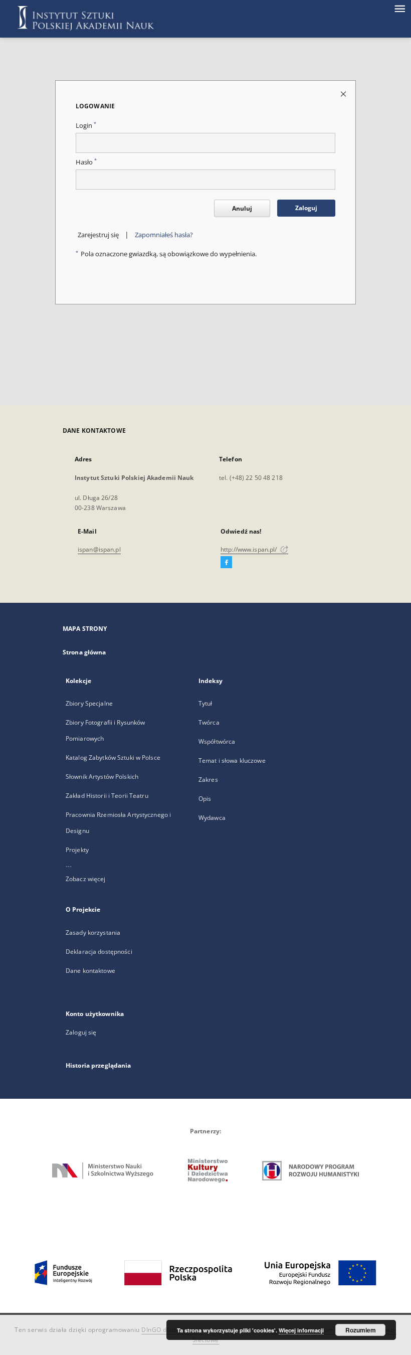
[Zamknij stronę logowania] (344, 93)
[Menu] (399, 8)
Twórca (209, 722)
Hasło (86, 162)
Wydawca (212, 817)
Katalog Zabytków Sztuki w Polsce (113, 757)
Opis (204, 798)
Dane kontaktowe (90, 970)
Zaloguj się (81, 1032)
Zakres (208, 779)
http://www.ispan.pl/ (250, 549)
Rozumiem (360, 1329)
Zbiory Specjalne (89, 703)
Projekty (77, 849)
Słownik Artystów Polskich (102, 776)
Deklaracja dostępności (99, 951)
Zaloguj (306, 208)
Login (86, 125)
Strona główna (84, 652)
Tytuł (205, 703)
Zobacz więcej (86, 879)
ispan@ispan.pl (99, 549)
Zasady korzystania (93, 932)
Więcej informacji (301, 1330)
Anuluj (242, 208)
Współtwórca (216, 741)
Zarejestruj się (98, 235)
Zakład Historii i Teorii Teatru (107, 795)
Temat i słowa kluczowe (232, 760)
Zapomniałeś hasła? (164, 235)
